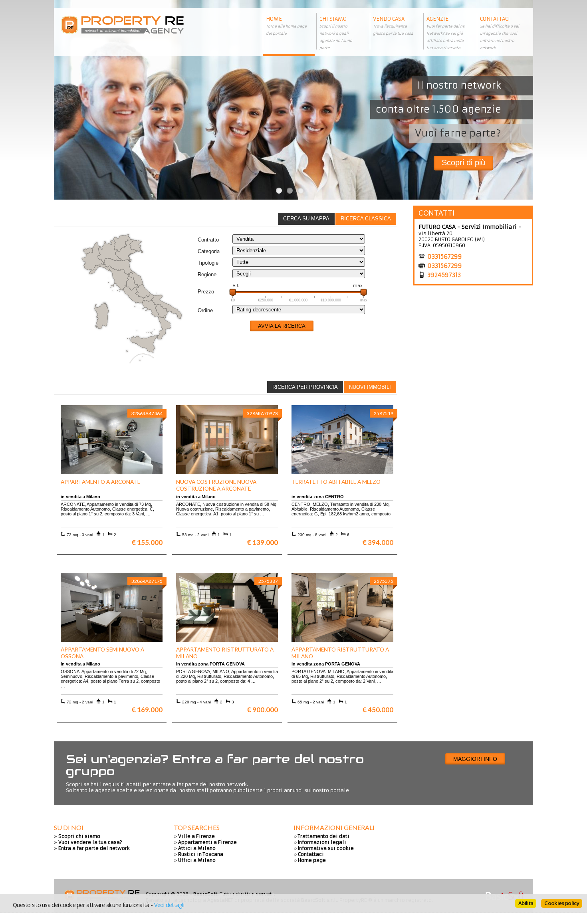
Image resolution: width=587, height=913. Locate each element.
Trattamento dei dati (323, 836)
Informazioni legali (322, 842)
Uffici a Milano (197, 860)
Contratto (208, 240)
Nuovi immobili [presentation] (370, 387)
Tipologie (208, 263)
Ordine (205, 310)
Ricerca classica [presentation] (366, 219)
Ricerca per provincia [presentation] (305, 387)
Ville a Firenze (196, 836)
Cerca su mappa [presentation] (306, 219)
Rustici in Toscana (200, 854)
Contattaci (311, 854)
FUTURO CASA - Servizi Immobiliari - (469, 226)
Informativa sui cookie (326, 848)
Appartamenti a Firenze (207, 842)
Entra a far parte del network (94, 848)
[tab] (365, 219)
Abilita (525, 903)
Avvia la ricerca (281, 326)
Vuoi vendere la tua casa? (90, 842)
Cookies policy (561, 903)
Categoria (209, 251)
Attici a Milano (197, 848)
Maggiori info (475, 759)
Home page (312, 860)
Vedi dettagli (169, 905)
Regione (207, 274)
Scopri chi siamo (79, 836)
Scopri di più (463, 162)
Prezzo (206, 292)
